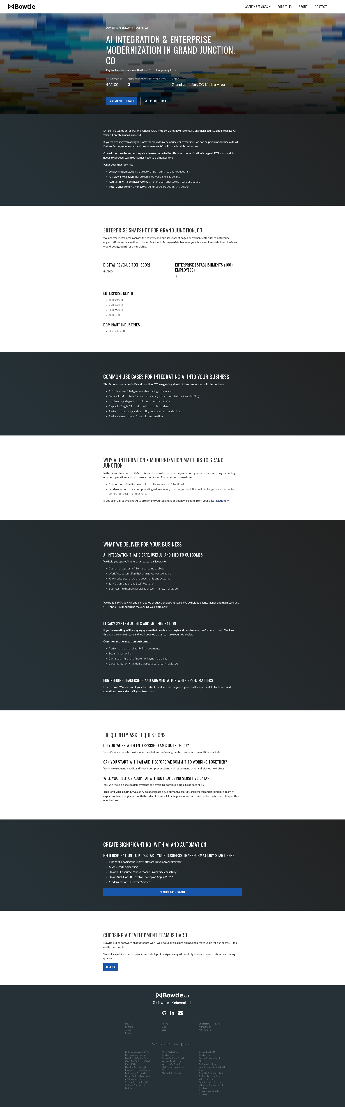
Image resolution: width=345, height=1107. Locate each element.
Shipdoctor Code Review (209, 1024)
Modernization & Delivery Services (130, 882)
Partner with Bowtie (121, 101)
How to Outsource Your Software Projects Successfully (142, 871)
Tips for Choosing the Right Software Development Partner (145, 861)
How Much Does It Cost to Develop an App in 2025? (141, 876)
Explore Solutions (155, 101)
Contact (321, 6)
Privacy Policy (174, 1044)
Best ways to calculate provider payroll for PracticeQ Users (212, 1067)
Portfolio (285, 6)
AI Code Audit (205, 1030)
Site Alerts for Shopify (171, 1073)
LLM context (187, 1044)
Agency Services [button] (256, 6)
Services (128, 1024)
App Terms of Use (159, 1044)
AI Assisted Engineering (123, 866)
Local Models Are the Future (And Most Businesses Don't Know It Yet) (137, 1061)
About (303, 6)
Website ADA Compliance (173, 1064)
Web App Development (171, 1061)
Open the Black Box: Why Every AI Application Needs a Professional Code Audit (137, 1070)
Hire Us (110, 967)
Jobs (164, 1030)
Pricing (165, 1024)
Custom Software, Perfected (174, 1058)
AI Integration (205, 1027)
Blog (164, 1027)
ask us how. (222, 500)
